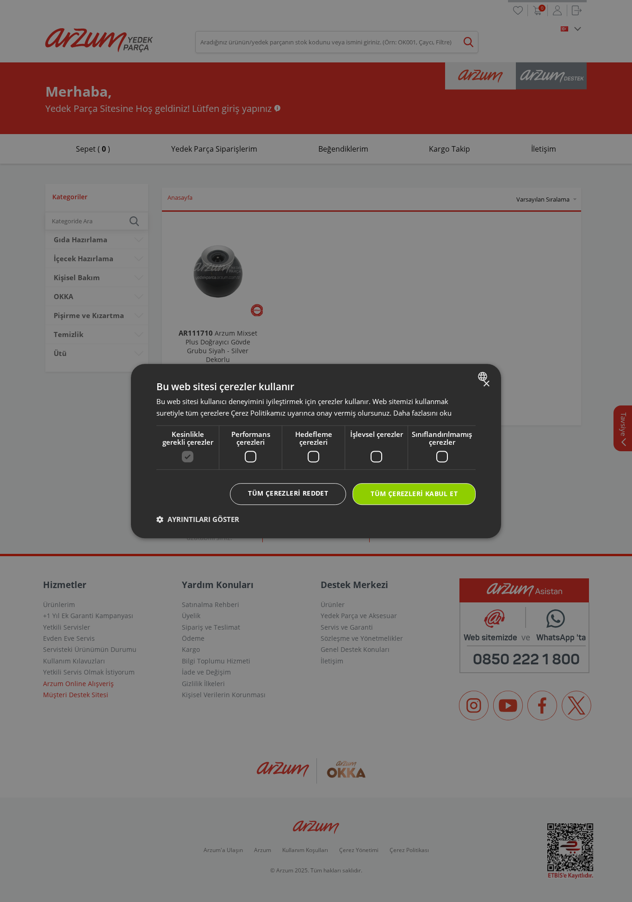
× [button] (486, 383)
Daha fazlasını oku (422, 412)
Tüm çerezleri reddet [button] (288, 493)
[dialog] (316, 451)
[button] (197, 519)
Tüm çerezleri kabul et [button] (414, 494)
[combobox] (483, 376)
